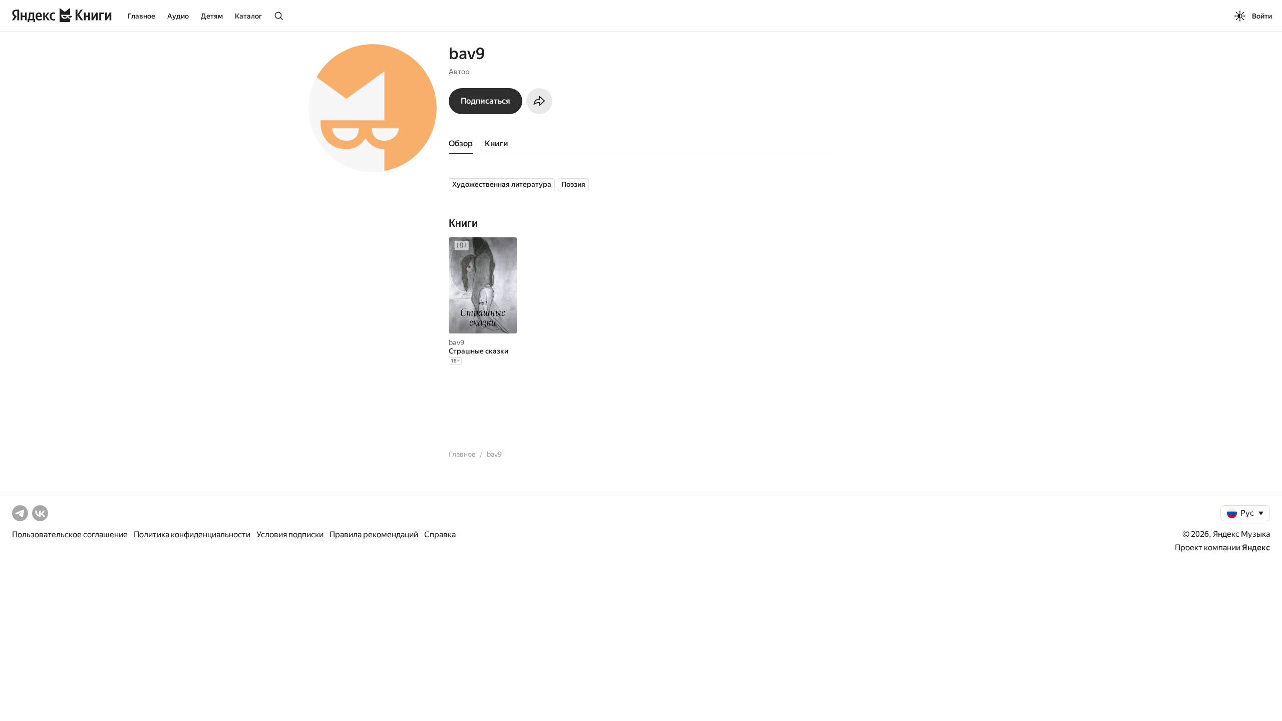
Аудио (178, 16)
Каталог (248, 16)
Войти (1262, 16)
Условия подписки (290, 534)
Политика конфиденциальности (192, 534)
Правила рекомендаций (374, 534)
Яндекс (1256, 547)
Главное (141, 16)
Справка (440, 534)
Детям (212, 16)
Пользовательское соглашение (70, 534)
